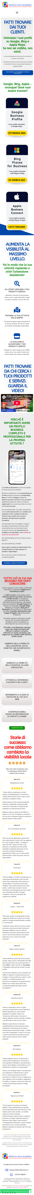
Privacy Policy (15, 1185)
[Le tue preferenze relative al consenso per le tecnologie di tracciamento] (31, 1192)
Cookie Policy (22, 1185)
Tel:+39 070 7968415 (22, 1187)
